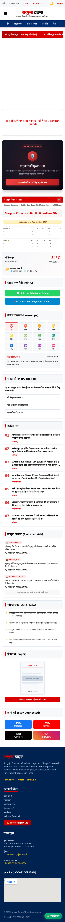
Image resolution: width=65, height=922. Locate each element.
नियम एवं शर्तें (8, 808)
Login (60, 3)
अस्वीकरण (7, 812)
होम (8, 23)
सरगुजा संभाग (32, 23)
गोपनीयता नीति (9, 804)
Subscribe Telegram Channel (32, 301)
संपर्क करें (7, 800)
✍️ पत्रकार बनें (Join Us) (17, 822)
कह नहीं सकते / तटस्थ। (15, 412)
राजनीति (45, 23)
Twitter (20, 779)
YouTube (31, 779)
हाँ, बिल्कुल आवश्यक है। (15, 397)
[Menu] (5, 13)
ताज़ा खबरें (18, 23)
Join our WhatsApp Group (33, 293)
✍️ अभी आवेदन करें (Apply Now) (32, 182)
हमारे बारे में (8, 796)
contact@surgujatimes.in (16, 854)
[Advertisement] (30, 73)
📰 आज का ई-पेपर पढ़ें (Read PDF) (32, 699)
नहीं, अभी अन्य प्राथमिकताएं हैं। (18, 405)
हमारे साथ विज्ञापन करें (12, 816)
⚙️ (59, 199)
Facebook (9, 779)
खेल (54, 23)
